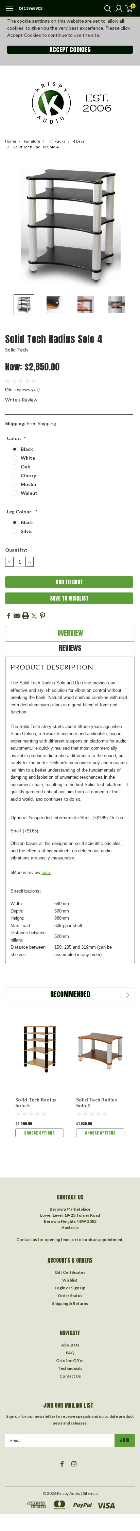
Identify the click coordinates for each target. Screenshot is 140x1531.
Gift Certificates (70, 1272)
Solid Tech (16, 350)
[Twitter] (34, 615)
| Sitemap (89, 1493)
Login (60, 1287)
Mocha (28, 484)
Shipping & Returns (70, 1303)
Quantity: (16, 550)
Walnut (29, 493)
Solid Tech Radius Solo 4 (35, 147)
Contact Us (70, 1376)
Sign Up (78, 1287)
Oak (25, 466)
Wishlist (70, 1280)
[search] (106, 8)
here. (46, 872)
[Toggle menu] (9, 11)
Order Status (70, 1295)
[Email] (17, 615)
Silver (27, 531)
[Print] (25, 615)
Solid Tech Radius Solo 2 (96, 1103)
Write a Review (21, 400)
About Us (70, 1344)
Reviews (70, 648)
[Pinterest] (42, 615)
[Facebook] (8, 615)
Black (27, 449)
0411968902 (30, 8)
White (28, 458)
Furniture (32, 141)
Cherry (28, 475)
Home (10, 141)
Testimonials (70, 1368)
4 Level (79, 141)
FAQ (70, 1352)
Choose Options (39, 1133)
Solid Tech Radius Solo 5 (35, 1103)
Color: (16, 438)
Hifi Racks (57, 141)
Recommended (70, 994)
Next (128, 226)
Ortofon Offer (70, 1360)
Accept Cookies (70, 50)
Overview (70, 633)
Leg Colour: (22, 511)
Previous (12, 226)
